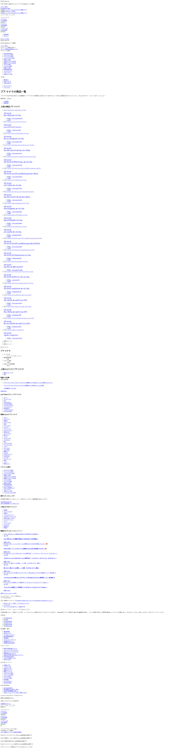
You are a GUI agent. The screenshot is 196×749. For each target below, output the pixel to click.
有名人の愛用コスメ (9, 488)
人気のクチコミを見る (10, 61)
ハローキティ (7, 425)
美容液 (5, 510)
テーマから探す (8, 66)
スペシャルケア (8, 511)
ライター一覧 (7, 666)
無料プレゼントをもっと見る (9, 593)
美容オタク (7, 432)
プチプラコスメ (8, 443)
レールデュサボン (8, 405)
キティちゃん (7, 422)
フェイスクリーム (8, 514)
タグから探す (7, 64)
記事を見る (4, 391)
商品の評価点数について (10, 648)
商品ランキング (8, 671)
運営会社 (6, 79)
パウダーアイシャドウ (10, 516)
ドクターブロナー (8, 409)
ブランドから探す (8, 56)
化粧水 (5, 513)
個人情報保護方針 (8, 636)
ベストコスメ (7, 72)
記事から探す (7, 67)
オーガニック (7, 459)
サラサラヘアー (8, 454)
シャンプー (7, 524)
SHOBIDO (6, 408)
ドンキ (5, 437)
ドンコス (6, 457)
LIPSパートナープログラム (11, 651)
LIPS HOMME (7, 682)
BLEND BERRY (8, 403)
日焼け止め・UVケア (9, 518)
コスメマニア (7, 433)
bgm (5, 400)
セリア (5, 397)
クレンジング (7, 523)
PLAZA (6, 452)
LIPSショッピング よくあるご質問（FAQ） (15, 692)
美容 (5, 424)
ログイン (6, 36)
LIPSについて (7, 81)
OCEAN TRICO (8, 411)
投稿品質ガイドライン (10, 653)
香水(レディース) (8, 372)
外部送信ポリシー (8, 641)
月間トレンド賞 (8, 74)
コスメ (5, 417)
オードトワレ (7, 428)
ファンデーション (8, 519)
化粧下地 (6, 526)
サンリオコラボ (8, 445)
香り (5, 441)
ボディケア (7, 419)
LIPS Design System (9, 656)
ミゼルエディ (7, 402)
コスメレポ (7, 448)
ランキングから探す (9, 58)
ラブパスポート (8, 406)
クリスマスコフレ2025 (10, 492)
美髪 (5, 460)
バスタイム (7, 440)
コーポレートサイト (9, 634)
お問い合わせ (7, 83)
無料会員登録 (17, 732)
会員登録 (3, 703)
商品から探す (7, 59)
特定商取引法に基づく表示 (11, 689)
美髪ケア (6, 451)
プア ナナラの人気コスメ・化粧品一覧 (14, 606)
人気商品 (6, 101)
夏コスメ (6, 435)
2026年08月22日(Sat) (6, 502)
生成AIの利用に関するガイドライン (13, 655)
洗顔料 (5, 527)
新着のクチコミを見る (10, 63)
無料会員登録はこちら (12, 49)
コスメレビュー (8, 430)
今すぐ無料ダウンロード (7, 732)
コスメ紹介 (7, 449)
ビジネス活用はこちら (10, 658)
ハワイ (5, 462)
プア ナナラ (7, 605)
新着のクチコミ (8, 670)
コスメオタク (7, 438)
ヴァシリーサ (7, 399)
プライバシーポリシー (10, 639)
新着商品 (6, 103)
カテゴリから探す (8, 55)
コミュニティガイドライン (11, 650)
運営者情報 (7, 631)
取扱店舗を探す (8, 69)
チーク (5, 521)
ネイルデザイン (8, 71)
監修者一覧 (7, 665)
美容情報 (6, 679)
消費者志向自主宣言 (9, 643)
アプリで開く (4, 6)
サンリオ (6, 427)
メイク (5, 446)
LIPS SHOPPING (8, 53)
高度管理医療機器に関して (11, 691)
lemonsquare (7, 455)
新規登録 (6, 34)
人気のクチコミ (8, 668)
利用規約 (6, 638)
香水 (5, 374)
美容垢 (5, 420)
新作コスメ (7, 463)
